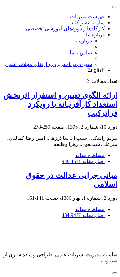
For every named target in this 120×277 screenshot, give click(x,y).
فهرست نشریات (87, 16)
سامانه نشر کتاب (86, 22)
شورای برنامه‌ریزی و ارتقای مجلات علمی (48, 64)
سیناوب (109, 260)
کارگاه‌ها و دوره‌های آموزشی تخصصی (65, 28)
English (96, 70)
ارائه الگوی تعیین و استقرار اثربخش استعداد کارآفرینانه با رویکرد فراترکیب (60, 104)
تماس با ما (81, 52)
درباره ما (95, 34)
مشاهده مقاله (90, 155)
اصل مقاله (83, 161)
